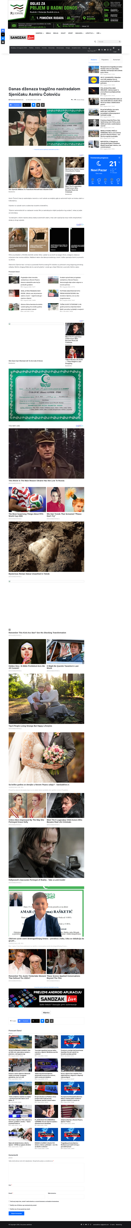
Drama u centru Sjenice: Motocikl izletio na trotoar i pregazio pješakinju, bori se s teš (19, 1075)
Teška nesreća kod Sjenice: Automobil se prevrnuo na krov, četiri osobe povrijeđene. (45, 1075)
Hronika (44, 48)
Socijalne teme (76, 48)
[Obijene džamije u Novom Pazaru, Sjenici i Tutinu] (72, 1111)
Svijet (63, 33)
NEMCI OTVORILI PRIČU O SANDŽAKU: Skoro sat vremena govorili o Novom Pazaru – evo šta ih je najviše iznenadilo (111, 133)
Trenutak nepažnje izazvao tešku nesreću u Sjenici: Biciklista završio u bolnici (46, 1052)
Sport (70, 33)
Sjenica (46, 1013)
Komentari (116, 60)
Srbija (48, 33)
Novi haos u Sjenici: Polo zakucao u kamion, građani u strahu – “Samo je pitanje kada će (20, 1121)
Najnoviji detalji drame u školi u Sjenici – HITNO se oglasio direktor (20, 1144)
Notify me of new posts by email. (20, 1209)
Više (98, 33)
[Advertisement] (46, 69)
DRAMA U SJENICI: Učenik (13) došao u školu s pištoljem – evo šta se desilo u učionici (46, 1144)
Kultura (84, 48)
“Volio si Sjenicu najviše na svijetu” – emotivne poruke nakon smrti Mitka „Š (20, 1098)
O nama (112, 1224)
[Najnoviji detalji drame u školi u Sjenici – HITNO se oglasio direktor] (20, 1134)
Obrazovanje (60, 48)
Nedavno (94, 60)
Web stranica (52, 1193)
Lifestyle (89, 33)
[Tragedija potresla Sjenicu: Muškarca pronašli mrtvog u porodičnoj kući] (72, 1134)
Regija (55, 33)
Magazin (78, 33)
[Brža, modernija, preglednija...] (46, 998)
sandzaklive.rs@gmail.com (101, 1224)
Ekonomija (51, 48)
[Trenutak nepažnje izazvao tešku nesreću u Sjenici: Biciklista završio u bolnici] (46, 1041)
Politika (31, 48)
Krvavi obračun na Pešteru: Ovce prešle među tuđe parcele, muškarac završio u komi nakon (45, 1098)
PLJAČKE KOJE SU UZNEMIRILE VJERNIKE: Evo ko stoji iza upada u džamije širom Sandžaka (46, 1121)
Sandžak (39, 33)
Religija (68, 48)
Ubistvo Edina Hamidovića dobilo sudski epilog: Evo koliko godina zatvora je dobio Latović (31, 307)
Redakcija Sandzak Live (16, 99)
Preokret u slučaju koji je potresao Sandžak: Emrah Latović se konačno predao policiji (72, 1052)
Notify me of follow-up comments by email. (23, 1205)
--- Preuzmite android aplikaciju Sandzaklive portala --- (46, 149)
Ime (10, 1185)
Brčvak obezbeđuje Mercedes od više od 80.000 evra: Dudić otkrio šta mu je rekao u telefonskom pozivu (111, 101)
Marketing (119, 1224)
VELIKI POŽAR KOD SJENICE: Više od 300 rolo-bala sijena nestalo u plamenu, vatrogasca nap (19, 1052)
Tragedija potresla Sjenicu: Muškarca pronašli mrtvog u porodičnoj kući (70, 1144)
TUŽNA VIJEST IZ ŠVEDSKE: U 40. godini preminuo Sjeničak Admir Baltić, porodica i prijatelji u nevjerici (72, 307)
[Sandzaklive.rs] (21, 37)
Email (11, 1193)
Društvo (37, 48)
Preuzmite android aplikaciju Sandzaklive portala (46, 987)
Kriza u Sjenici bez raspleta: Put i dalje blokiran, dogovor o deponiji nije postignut (72, 1075)
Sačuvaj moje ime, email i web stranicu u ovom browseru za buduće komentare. (34, 1201)
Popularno (105, 60)
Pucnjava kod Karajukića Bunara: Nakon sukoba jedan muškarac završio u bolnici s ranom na (71, 1098)
